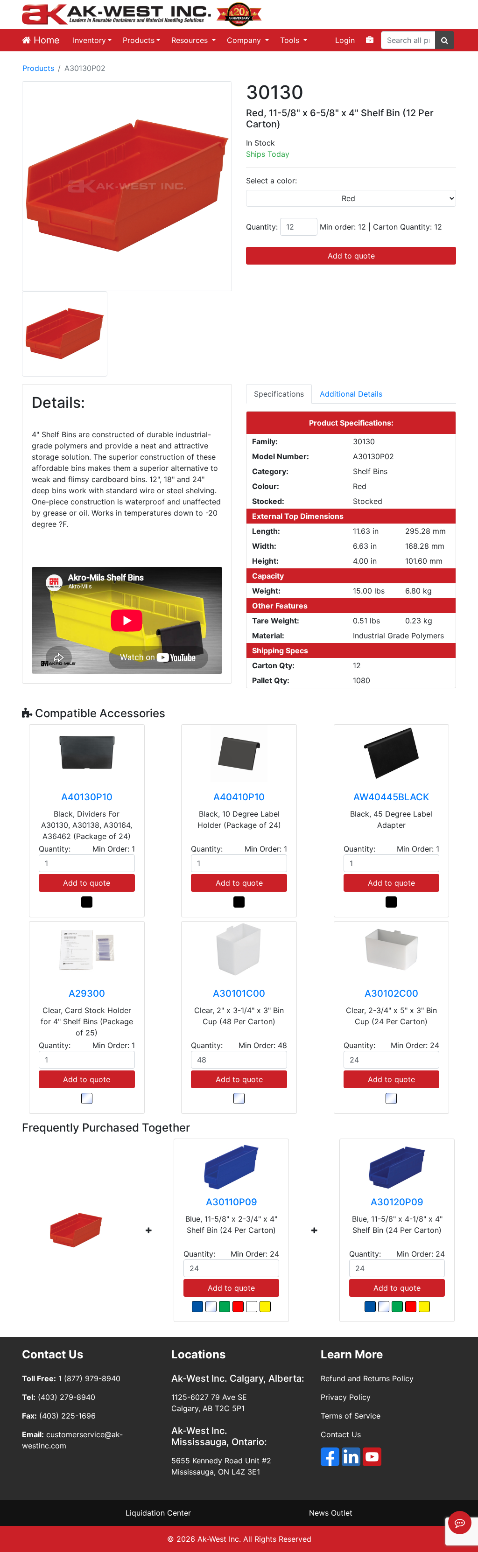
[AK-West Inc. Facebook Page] (330, 1456)
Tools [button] (291, 40)
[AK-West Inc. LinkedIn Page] (351, 1456)
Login (345, 40)
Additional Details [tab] (351, 393)
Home (45, 40)
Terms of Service (350, 1415)
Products (139, 40)
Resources (190, 40)
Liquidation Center (158, 1512)
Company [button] (245, 40)
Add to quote (351, 255)
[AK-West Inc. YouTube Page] (372, 1456)
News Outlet (330, 1512)
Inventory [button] (89, 40)
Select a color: (271, 180)
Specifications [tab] (279, 393)
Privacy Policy (346, 1397)
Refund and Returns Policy (367, 1378)
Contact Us (341, 1434)
